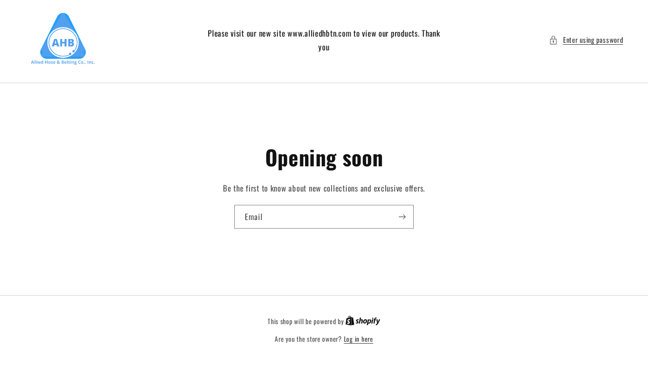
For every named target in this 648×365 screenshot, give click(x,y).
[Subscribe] (402, 216)
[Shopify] (362, 321)
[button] (586, 40)
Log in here (358, 339)
